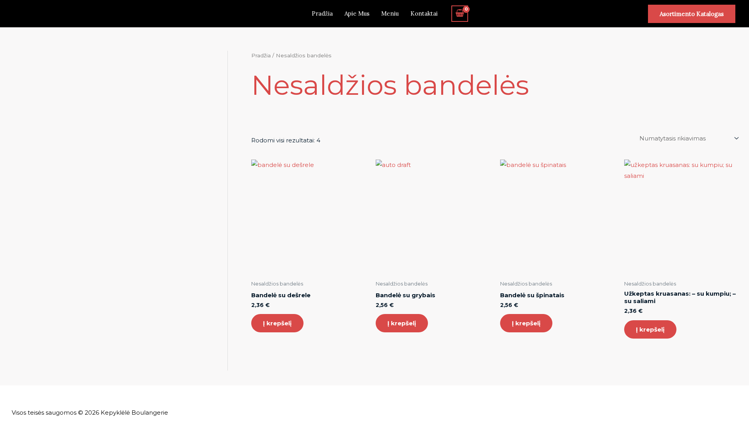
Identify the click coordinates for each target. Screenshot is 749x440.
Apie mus (356, 13)
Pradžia (322, 13)
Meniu (390, 13)
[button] (691, 14)
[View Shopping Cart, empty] (459, 13)
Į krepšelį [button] (277, 323)
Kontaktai (424, 13)
